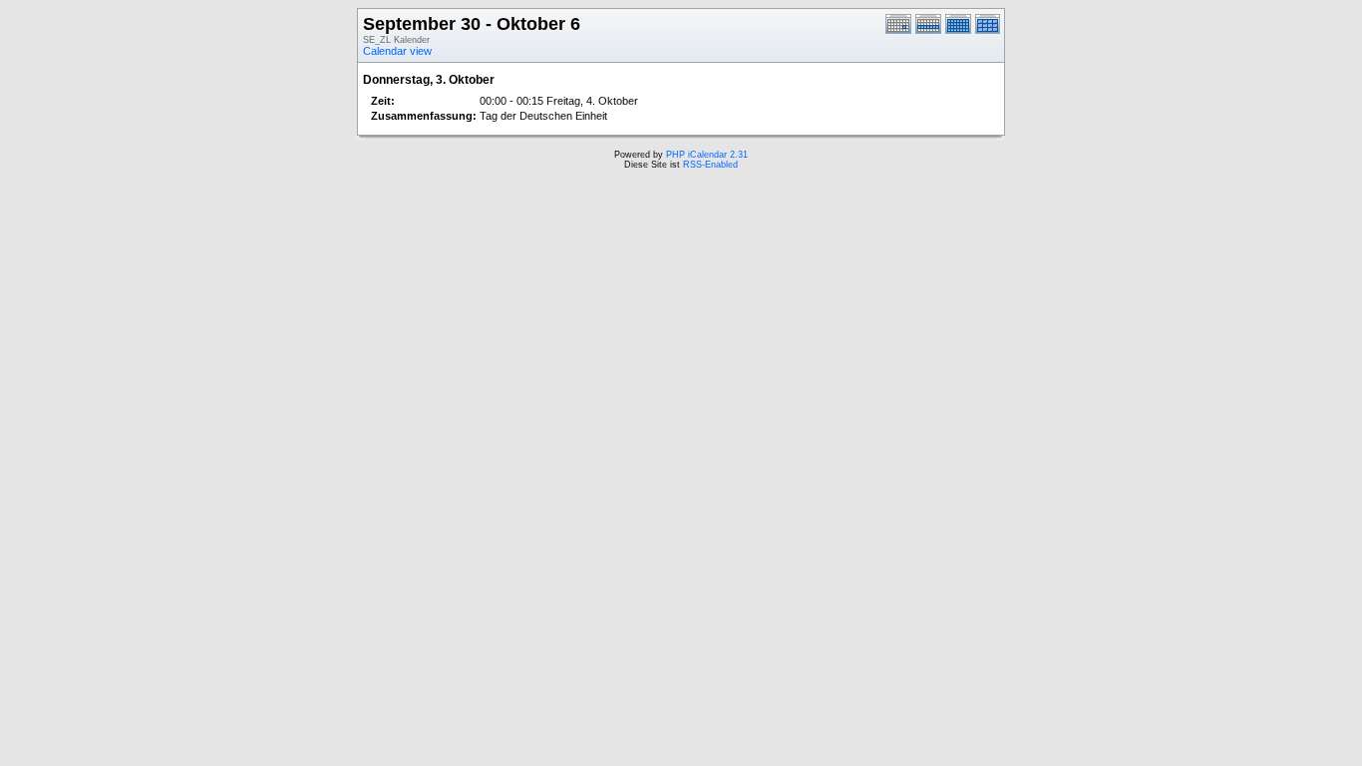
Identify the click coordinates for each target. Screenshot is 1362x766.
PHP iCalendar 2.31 (707, 155)
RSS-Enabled (710, 165)
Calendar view (397, 51)
